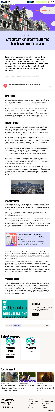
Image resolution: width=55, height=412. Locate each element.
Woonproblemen (27, 35)
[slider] (28, 86)
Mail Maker (11, 357)
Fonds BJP (35, 314)
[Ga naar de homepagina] (5, 2)
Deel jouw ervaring (41, 1)
